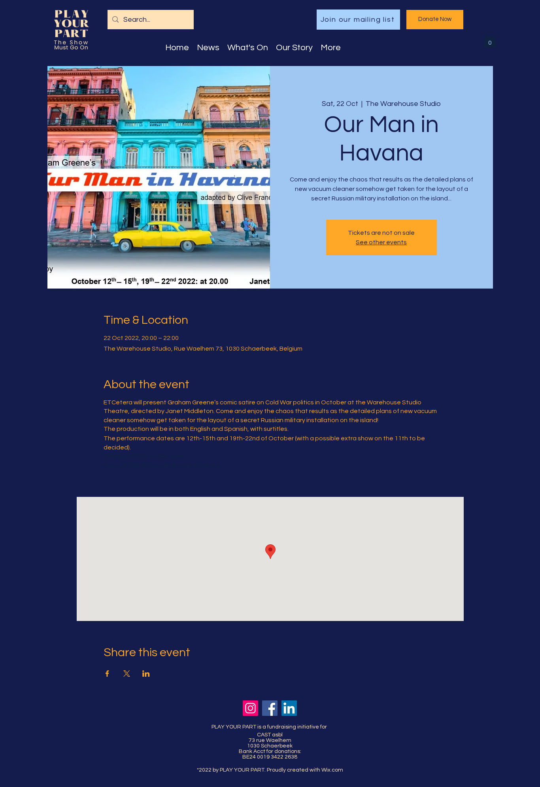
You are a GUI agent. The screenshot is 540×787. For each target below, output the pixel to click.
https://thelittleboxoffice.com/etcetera (162, 465)
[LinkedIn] (289, 708)
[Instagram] (250, 708)
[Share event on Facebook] (107, 673)
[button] (490, 40)
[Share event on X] (126, 673)
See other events (381, 242)
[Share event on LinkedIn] (146, 673)
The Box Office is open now (143, 456)
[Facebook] (270, 708)
